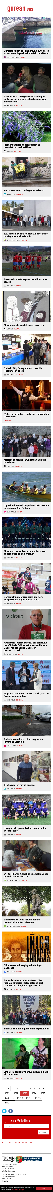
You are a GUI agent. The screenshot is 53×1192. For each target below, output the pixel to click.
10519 (33, 1088)
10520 (42, 1088)
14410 (20, 1098)
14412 (38, 1098)
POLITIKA (24, 240)
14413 (6, 1103)
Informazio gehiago (18, 1190)
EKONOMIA (19, 700)
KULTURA (19, 105)
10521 (6, 1093)
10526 (6, 1098)
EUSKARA (24, 880)
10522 (15, 1093)
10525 (42, 1093)
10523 (24, 1093)
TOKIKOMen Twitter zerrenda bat (17, 1142)
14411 (29, 1098)
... (25, 1088)
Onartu (44, 1188)
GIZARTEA (17, 151)
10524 (33, 1093)
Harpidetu (43, 1132)
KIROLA (22, 57)
